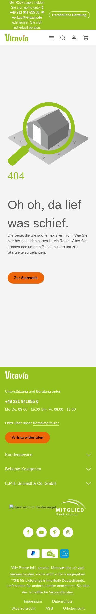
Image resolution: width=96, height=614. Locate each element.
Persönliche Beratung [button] (69, 15)
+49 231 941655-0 (21, 401)
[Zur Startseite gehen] (16, 37)
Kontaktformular (46, 423)
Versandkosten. (61, 592)
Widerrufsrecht (23, 608)
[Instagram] (68, 532)
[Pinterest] (55, 532)
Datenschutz (62, 601)
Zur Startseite (26, 278)
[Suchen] (63, 37)
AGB (49, 608)
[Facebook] (28, 532)
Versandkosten (22, 574)
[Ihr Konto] (74, 37)
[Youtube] (41, 532)
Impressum (33, 601)
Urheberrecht (74, 608)
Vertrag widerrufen (28, 437)
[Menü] (51, 37)
